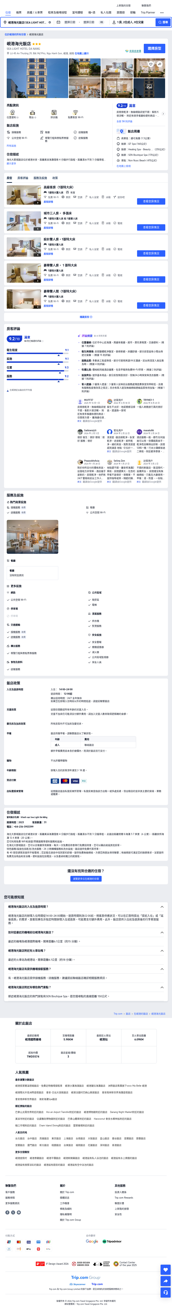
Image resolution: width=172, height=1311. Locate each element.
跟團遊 (121, 12)
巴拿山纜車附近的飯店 (79, 1118)
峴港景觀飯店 (37, 1158)
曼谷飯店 (116, 1138)
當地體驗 (77, 12)
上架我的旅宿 (122, 1208)
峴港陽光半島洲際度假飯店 (29, 1092)
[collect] (166, 1270)
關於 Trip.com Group (70, 1220)
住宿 (8, 12)
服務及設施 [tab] (40, 178)
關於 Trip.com (67, 1192)
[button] (136, 5)
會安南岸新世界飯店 (25, 1099)
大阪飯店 (92, 1138)
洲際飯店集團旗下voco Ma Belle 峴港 (127, 1085)
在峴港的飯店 (141, 1013)
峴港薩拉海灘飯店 (96, 1085)
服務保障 (10, 1197)
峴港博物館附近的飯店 (95, 1112)
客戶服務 (10, 1192)
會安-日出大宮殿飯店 (57, 1092)
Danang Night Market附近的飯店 (127, 1112)
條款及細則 (66, 1208)
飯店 (128, 1013)
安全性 (118, 1214)
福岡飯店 (80, 1145)
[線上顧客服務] (166, 1292)
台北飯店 (20, 1138)
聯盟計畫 (119, 1203)
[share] (166, 1281)
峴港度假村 (21, 1158)
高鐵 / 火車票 (35, 12)
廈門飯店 (32, 1145)
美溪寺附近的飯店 (24, 1118)
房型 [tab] (9, 178)
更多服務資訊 (12, 1203)
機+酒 (91, 12)
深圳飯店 (104, 1145)
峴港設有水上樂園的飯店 (124, 1158)
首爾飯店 (129, 1138)
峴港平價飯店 (54, 1158)
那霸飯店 (141, 1138)
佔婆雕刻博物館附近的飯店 (51, 1118)
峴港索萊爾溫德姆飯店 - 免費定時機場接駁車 (38, 1085)
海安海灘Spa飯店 (48, 1099)
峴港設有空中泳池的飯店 (81, 1164)
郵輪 (133, 12)
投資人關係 (120, 1192)
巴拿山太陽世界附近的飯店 (29, 1112)
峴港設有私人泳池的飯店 (95, 1158)
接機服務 (15, 507)
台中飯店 (32, 1138)
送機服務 (15, 512)
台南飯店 (80, 1138)
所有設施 (11, 145)
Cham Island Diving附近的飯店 (55, 1125)
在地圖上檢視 (124, 166)
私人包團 (106, 12)
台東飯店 (68, 1145)
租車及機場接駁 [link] (57, 12)
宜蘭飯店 (20, 1145)
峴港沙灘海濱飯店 (74, 1085)
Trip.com (118, 1013)
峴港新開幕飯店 (71, 1158)
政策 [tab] (55, 178)
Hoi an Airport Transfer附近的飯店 (63, 1112)
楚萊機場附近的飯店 (83, 1125)
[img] (37, 78)
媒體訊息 (64, 1197)
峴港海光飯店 (19, 43)
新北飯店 (44, 1145)
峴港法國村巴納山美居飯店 (85, 1092)
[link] (123, 5)
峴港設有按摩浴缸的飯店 (28, 1164)
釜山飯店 (104, 1138)
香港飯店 (116, 1145)
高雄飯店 (44, 1138)
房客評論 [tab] (22, 178)
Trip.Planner (148, 12)
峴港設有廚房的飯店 (54, 1164)
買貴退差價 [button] (135, 51)
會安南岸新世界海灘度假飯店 (117, 1092)
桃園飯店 (56, 1145)
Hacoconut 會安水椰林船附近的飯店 (113, 1118)
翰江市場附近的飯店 (25, 1125)
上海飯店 (68, 1138)
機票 (19, 12)
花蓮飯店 (92, 1145)
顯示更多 (11, 163)
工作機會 (64, 1203)
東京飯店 (56, 1138)
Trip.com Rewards (124, 1197)
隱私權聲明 (66, 1214)
